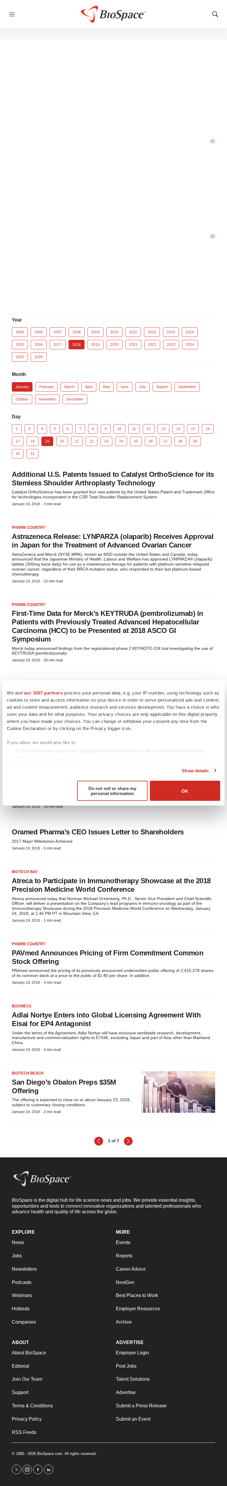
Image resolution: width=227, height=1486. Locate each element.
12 (149, 429)
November (47, 399)
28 (180, 441)
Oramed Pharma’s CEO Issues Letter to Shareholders (98, 832)
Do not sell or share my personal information (112, 791)
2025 (20, 357)
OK (184, 790)
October (22, 399)
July (142, 387)
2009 (95, 332)
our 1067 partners (43, 692)
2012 (152, 332)
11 (134, 429)
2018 (76, 345)
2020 (114, 345)
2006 (39, 332)
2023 (171, 345)
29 (195, 441)
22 (92, 441)
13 (163, 429)
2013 (171, 332)
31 (32, 454)
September (187, 387)
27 (165, 441)
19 (47, 441)
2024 (190, 345)
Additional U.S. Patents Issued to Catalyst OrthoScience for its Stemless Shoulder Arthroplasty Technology (113, 478)
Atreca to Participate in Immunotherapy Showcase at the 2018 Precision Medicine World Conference (111, 885)
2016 (39, 345)
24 (121, 441)
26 (151, 441)
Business (22, 1006)
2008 (76, 332)
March (69, 387)
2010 (114, 332)
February (46, 387)
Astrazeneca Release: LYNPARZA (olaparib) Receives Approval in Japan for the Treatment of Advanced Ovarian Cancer (112, 540)
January (22, 387)
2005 (20, 332)
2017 (57, 345)
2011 (133, 332)
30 (18, 454)
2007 (57, 332)
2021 (133, 345)
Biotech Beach (27, 1073)
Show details (195, 770)
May (106, 387)
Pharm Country (29, 527)
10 (119, 429)
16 (208, 429)
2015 (20, 345)
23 (106, 441)
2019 (95, 345)
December (75, 399)
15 (193, 429)
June (125, 387)
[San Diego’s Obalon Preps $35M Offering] (178, 1092)
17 (18, 441)
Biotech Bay (25, 872)
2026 (39, 357)
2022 (152, 345)
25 (136, 441)
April (89, 387)
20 (62, 441)
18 (32, 441)
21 (77, 441)
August (162, 387)
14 (178, 429)
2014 (190, 332)
